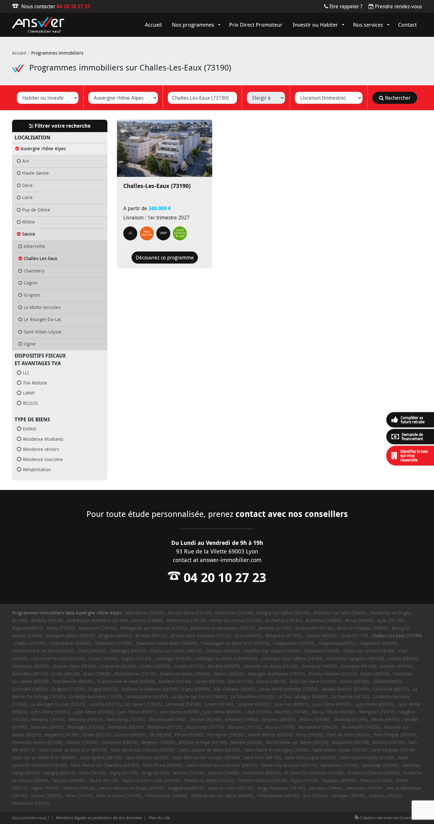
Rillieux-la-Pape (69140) (203, 742)
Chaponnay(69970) (337, 643)
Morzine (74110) (244, 727)
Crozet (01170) (189, 666)
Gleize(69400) (387, 681)
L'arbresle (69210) (391, 689)
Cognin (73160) (136, 658)
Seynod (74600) (223, 773)
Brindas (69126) (151, 636)
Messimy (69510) (85, 719)
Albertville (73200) (234, 613)
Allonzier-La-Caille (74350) (340, 613)
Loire (27, 197)
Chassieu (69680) (223, 651)
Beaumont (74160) (97, 628)
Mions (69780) (385, 719)
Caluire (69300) (321, 636)
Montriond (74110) (205, 727)
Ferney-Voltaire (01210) (332, 674)
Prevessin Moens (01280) (37, 742)
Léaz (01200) (258, 712)
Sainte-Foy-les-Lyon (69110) (289, 765)
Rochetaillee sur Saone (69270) (297, 742)
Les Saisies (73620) (143, 704)
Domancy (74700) (319, 666)
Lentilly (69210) (104, 704)
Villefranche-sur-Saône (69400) (222, 796)
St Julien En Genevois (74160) (313, 773)
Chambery (34, 271)
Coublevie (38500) (30, 666)
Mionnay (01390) (351, 719)
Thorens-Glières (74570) (262, 780)
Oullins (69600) (130, 735)
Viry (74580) (315, 796)
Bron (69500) (248, 636)
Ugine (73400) (45, 788)
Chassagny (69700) (127, 651)
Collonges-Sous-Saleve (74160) (291, 658)
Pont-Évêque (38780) (395, 735)
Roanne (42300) (246, 742)
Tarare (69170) (103, 780)
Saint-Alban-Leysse (43, 332)
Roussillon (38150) (350, 742)
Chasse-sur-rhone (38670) (176, 651)
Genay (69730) (209, 681)
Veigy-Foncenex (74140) (281, 788)
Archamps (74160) (284, 620)
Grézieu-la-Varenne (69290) (150, 689)
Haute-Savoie (35, 173)
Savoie (28, 234)
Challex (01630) (30, 643)
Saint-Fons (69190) (262, 757)
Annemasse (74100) (186, 620)
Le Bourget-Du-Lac (42, 319)
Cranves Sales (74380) (74, 666)
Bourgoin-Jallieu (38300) (70, 636)
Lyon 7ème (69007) (136, 712)
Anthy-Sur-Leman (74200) (236, 620)
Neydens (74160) (61, 735)
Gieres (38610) (271, 681)
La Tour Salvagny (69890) (302, 696)
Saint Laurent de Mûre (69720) (209, 750)
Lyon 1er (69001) (291, 704)
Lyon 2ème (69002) (331, 704)
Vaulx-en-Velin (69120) (230, 788)
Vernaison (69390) (364, 788)
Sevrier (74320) (188, 773)
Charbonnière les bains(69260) (43, 651)
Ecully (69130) (66, 674)
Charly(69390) (91, 651)
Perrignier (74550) (225, 735)
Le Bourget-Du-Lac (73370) (58, 704)
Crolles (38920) (155, 666)
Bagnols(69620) (27, 628)
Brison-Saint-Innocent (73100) (201, 636)
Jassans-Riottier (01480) (345, 689)
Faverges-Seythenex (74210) (276, 674)
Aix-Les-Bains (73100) (189, 613)
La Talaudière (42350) (252, 696)
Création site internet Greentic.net (390, 818)
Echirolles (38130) (30, 674)
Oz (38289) (160, 735)
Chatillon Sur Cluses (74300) (271, 651)
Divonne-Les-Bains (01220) (271, 666)
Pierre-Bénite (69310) (270, 735)
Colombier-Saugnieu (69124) (355, 658)
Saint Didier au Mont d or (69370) (73, 750)
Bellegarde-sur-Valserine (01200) (153, 628)
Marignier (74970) (377, 712)
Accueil (19, 53)
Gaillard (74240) (175, 681)
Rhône (28, 222)
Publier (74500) (82, 742)
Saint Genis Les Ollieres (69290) (143, 750)
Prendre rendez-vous (398, 6)
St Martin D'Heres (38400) (373, 773)
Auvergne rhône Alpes (43, 148)
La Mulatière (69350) (147, 696)
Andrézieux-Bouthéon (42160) (97, 620)
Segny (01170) (123, 773)
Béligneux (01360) (283, 636)
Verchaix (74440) (325, 788)
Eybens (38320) (229, 674)
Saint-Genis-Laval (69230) (310, 757)
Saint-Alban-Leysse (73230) (340, 750)
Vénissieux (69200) (31, 803)
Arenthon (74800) (324, 620)
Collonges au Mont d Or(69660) (226, 658)
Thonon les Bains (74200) (208, 780)
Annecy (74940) (147, 620)
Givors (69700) (354, 681)
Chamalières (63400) (70, 643)
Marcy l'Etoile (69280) (333, 712)
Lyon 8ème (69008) (179, 712)
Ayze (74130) (390, 620)
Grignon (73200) (67, 689)
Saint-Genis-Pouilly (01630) (367, 757)
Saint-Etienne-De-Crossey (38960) (206, 757)
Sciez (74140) (92, 773)
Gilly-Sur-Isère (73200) (313, 681)
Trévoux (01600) (376, 780)
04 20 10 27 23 (73, 6)
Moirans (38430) (47, 727)
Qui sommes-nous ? (31, 818)
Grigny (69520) (103, 689)
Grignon (32, 295)
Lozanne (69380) (253, 704)
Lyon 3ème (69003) (374, 704)
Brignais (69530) (115, 636)
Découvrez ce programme (165, 257)
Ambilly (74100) (47, 620)
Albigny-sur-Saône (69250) (282, 613)
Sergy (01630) (155, 773)
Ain (25, 161)
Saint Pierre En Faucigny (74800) (276, 750)
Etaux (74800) (97, 674)
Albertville (34, 246)
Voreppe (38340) (348, 796)
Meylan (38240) (205, 719)
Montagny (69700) (86, 727)
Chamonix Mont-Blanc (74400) (166, 643)
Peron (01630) (189, 735)
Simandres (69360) (262, 773)
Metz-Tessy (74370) (125, 719)
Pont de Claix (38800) (348, 735)
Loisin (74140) (219, 704)
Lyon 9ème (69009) (222, 712)
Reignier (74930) (158, 742)
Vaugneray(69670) (185, 788)
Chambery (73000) (113, 643)
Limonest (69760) (183, 704)
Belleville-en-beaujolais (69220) (223, 628)
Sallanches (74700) (339, 765)
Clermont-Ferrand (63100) (57, 658)
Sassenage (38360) (380, 765)
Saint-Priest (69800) (162, 765)
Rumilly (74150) (388, 742)
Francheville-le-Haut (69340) (126, 681)
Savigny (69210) (59, 773)
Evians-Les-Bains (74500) (185, 674)
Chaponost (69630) (378, 643)
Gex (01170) (240, 681)
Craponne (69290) (118, 666)
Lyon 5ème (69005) (50, 712)
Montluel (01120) (165, 727)
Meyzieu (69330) (278, 719)
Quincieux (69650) (119, 742)
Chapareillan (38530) (294, 643)
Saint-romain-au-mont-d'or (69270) (221, 765)
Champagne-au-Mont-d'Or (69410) (234, 643)
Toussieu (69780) (339, 780)
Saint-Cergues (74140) (393, 750)
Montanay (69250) (126, 727)
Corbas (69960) (403, 658)
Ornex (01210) (96, 735)
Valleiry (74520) (79, 788)
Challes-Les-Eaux (40, 258)
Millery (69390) (314, 719)
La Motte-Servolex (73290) (95, 696)
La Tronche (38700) (350, 696)
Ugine (30, 344)
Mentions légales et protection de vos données (99, 818)
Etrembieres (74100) (135, 674)
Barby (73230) (61, 628)
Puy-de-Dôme (36, 210)
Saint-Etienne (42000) (146, 757)
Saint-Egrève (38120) (100, 757)
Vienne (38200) (46, 796)
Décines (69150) (396, 666)
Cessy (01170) (354, 636)
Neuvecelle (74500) (360, 727)
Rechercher (397, 97)
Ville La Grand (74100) (118, 796)
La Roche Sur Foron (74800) (199, 696)
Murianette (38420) (317, 727)
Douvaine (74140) (358, 666)
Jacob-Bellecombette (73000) (288, 689)
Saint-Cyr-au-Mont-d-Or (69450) (44, 757)
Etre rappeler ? (346, 6)
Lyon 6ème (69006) (93, 712)
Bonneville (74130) (314, 628)
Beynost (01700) (275, 628)
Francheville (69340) (72, 681)
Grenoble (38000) (30, 689)
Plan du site (159, 818)
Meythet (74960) (241, 719)
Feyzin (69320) (375, 674)
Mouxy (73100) (280, 727)
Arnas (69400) (359, 620)
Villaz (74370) (78, 796)
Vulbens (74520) (385, 796)
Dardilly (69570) (223, 666)
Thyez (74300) (304, 780)
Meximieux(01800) (167, 719)
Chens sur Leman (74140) (368, 651)
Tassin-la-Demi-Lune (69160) (151, 780)
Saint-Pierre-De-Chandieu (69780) (105, 765)
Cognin (30, 283)
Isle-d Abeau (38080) (234, 689)
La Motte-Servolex (42, 307)
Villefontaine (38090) (166, 796)
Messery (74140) (47, 719)
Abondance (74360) (144, 613)
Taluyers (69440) (68, 780)
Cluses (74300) (102, 658)
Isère (27, 185)
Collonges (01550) (173, 658)
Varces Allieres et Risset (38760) (131, 788)
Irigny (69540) (195, 689)
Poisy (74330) (309, 735)
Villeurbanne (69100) (278, 796)
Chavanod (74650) (321, 651)
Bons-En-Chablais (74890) (362, 628)
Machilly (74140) (291, 712)
